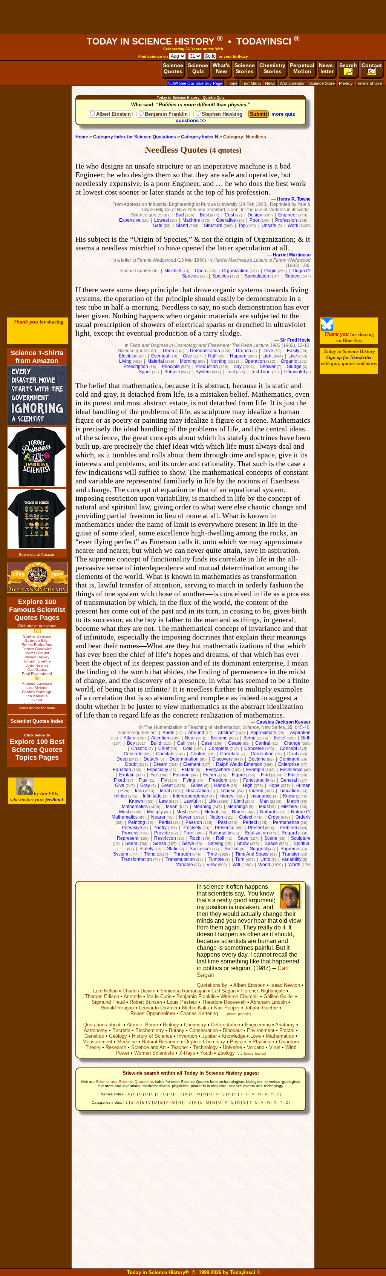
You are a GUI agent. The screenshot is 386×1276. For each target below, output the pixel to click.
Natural (267, 811)
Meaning (202, 806)
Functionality (256, 780)
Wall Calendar (292, 83)
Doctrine (257, 759)
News (270, 83)
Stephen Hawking (222, 114)
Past (222, 822)
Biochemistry (149, 1030)
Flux (143, 780)
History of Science (152, 1036)
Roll (220, 838)
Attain (129, 738)
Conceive (254, 748)
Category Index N (199, 137)
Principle (171, 366)
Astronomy (95, 1030)
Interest (226, 796)
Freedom (218, 780)
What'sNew (221, 68)
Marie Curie (159, 996)
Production (207, 366)
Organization (235, 270)
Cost (229, 215)
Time (212, 854)
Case (206, 743)
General (288, 780)
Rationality (220, 833)
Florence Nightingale (262, 991)
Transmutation (180, 859)
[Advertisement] (193, 17)
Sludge (294, 366)
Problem (288, 827)
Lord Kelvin (105, 991)
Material (155, 361)
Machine (191, 220)
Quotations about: (102, 1025)
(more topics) (255, 1053)
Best (204, 215)
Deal (292, 753)
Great (167, 785)
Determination (184, 759)
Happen (238, 356)
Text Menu (251, 83)
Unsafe (269, 225)
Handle (221, 785)
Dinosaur (232, 1030)
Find (265, 775)
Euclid (37, 700)
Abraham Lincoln (268, 1002)
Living (125, 361)
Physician (263, 1041)
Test (231, 371)
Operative (226, 220)
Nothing (218, 361)
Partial (165, 822)
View (212, 864)
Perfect (250, 822)
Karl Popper (227, 1008)
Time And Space (252, 854)
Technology (205, 1047)
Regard (289, 833)
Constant (165, 753)
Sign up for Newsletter (349, 357)
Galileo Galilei (278, 996)
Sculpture (301, 838)
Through (182, 854)
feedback (54, 799)
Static (172, 848)
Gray (145, 785)
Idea (139, 790)
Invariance (261, 796)
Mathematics (135, 806)
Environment (260, 1030)
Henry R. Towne (294, 199)
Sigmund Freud (108, 1002)
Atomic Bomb (142, 1025)
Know (289, 796)
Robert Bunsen (146, 1002)
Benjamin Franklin (166, 114)
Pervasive (132, 827)
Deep (168, 350)
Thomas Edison (102, 996)
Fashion (181, 775)
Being (250, 738)
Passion (193, 822)
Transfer (290, 854)
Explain (127, 775)
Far (153, 775)
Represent (127, 838)
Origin (270, 270)
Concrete (133, 753)
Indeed (256, 790)
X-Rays (187, 1053)
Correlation (262, 753)
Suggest (258, 848)
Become (219, 738)
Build (156, 743)
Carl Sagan (223, 991)
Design (255, 215)
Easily (293, 350)
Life (212, 801)
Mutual (211, 811)
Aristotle (133, 996)
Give (187, 356)
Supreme (289, 848)
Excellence (291, 769)
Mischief (172, 270)
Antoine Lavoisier (37, 683)
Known (136, 801)
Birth (306, 738)
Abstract (226, 732)
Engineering (258, 1025)
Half (212, 356)
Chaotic (139, 748)
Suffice (232, 848)
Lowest (161, 220)
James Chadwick (37, 649)
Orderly (303, 817)
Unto (265, 859)
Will (236, 864)
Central (262, 743)
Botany (176, 1030)
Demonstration (205, 350)
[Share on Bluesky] (327, 329)
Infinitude (152, 796)
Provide (162, 833)
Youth (206, 1053)
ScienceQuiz (198, 68)
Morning (188, 361)
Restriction (165, 838)
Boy (131, 743)
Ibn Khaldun (37, 696)
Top (242, 225)
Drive (267, 350)
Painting (136, 822)
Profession (286, 220)
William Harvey (37, 657)
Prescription (136, 366)
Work (293, 225)
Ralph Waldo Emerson (239, 764)
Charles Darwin (139, 991)
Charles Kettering (199, 1013)
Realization (256, 833)
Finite (293, 775)
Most (124, 811)
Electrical (128, 356)
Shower (268, 366)
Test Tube (261, 371)
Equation (122, 769)
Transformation (136, 859)
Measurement (97, 1041)
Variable (184, 864)
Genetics (94, 1036)
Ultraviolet (294, 371)
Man (264, 801)
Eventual (160, 356)
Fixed (119, 780)
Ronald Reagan (117, 1008)
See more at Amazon (37, 554)
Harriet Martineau (292, 255)
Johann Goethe (261, 1008)
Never (185, 817)
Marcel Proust (37, 653)
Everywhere (218, 769)
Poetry (160, 827)
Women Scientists (154, 1053)
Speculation (257, 276)
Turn (240, 859)
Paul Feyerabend (37, 674)
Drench (243, 350)
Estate (188, 769)
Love (255, 1036)
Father (209, 775)
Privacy (346, 83)
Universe (232, 1047)
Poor (254, 220)
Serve (188, 843)
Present (256, 827)
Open (200, 270)
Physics (239, 1041)
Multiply (155, 811)
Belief (279, 738)
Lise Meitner (36, 688)
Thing (150, 854)
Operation (255, 361)
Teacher (179, 1047)
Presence (224, 827)
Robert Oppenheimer (152, 1013)
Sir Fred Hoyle (295, 340)
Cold (188, 748)
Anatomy (285, 1025)
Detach (151, 759)
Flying (189, 780)
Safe (157, 225)
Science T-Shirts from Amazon (37, 357)
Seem (131, 843)
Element (191, 764)
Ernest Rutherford (36, 645)
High (248, 785)
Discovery (222, 759)
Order (274, 817)
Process (130, 833)
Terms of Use (369, 83)
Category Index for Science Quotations (134, 137)
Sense (159, 843)
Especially (157, 769)
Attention (160, 738)
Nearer (158, 817)
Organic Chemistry (204, 1041)
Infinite (120, 796)
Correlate (229, 753)
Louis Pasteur (182, 1002)
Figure (238, 775)
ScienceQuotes (173, 68)
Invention (187, 1036)
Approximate (263, 732)
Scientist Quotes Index (37, 721)
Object (245, 817)
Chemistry (195, 1025)
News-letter (327, 68)
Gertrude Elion (37, 640)
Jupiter (209, 1036)
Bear (190, 738)
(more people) (239, 1014)
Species (220, 276)
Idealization (197, 790)
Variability (292, 859)
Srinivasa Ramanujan (183, 991)
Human (303, 785)
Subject (292, 276)
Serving (216, 843)
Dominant (289, 759)
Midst (264, 806)
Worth (294, 864)
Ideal (165, 790)
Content (198, 753)
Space (271, 843)
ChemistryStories (272, 68)
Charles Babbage (37, 692)
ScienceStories (244, 68)
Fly (164, 780)
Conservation (203, 1030)
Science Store (322, 83)
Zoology (226, 1053)
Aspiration (300, 732)
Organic (289, 361)
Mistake (289, 806)
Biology (171, 1025)
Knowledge (233, 1036)
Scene (270, 838)
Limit (239, 801)
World (264, 864)
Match (293, 801)
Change (292, 743)
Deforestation (225, 1025)
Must (181, 811)
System (203, 371)
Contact (371, 65)
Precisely (191, 827)
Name (238, 811)
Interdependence (190, 796)
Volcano (255, 1047)
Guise (197, 785)
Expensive (130, 220)
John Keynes (37, 665)
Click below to (37, 735)
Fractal (286, 1030)
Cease (235, 743)
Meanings (237, 806)
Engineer (287, 215)
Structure (213, 225)
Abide (168, 732)
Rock (195, 838)
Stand (182, 225)
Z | (279, 1094)
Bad (180, 215)
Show (243, 843)
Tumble (216, 859)
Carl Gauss (37, 669)
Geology (118, 1036)
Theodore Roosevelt (224, 1002)
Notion (216, 817)
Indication (289, 790)
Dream (160, 764)
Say (238, 366)
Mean (172, 806)
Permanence (286, 822)
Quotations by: (213, 985)
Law (163, 801)
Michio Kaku (195, 1008)
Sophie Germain (37, 636)
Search (348, 65)
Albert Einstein (113, 114)
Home (232, 83)
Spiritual (302, 843)
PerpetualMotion (302, 68)
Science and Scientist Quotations (125, 1082)
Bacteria (121, 1030)
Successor (200, 848)
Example (255, 769)
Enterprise (288, 764)
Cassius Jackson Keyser (283, 722)
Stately (146, 848)
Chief (163, 748)
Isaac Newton (285, 985)
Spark (145, 371)
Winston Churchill (240, 996)
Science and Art (148, 1047)
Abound (196, 732)
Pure (188, 833)
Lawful (190, 801)
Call (181, 743)
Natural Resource (160, 1041)
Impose (228, 790)
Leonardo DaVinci (158, 1008)
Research (116, 1047)
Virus (274, 1047)
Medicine (127, 1041)
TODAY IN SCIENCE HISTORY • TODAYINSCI (193, 41)
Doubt (131, 764)
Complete (218, 748)
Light (267, 356)
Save (243, 838)
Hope (274, 785)
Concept (288, 748)
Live (292, 356)
